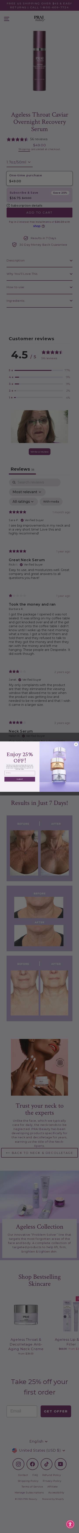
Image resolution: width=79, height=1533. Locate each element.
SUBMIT (19, 779)
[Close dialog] (76, 744)
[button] (70, 1524)
